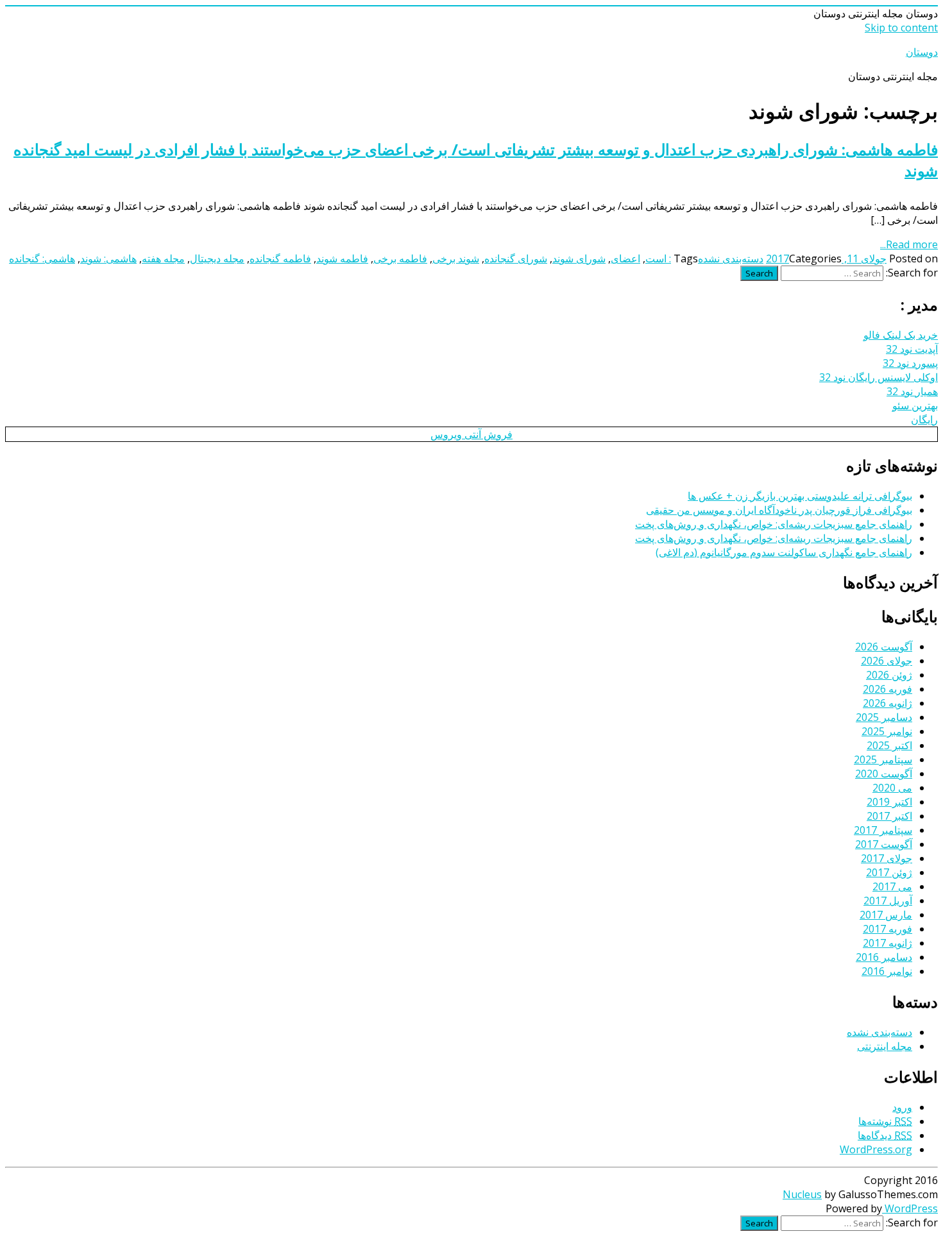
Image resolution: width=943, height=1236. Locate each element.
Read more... (909, 244)
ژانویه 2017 (887, 943)
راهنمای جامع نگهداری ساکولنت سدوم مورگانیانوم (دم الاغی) (784, 552)
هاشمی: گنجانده (42, 258)
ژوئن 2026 (889, 675)
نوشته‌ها (885, 1121)
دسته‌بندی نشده (730, 258)
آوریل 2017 (887, 900)
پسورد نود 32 (910, 363)
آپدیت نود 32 (912, 349)
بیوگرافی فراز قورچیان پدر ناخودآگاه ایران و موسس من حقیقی (779, 510)
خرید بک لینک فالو (900, 335)
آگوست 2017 (883, 844)
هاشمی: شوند (108, 258)
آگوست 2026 (883, 646)
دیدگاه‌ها (885, 1135)
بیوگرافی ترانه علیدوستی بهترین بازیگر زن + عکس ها (800, 496)
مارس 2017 (886, 915)
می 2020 (892, 788)
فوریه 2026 (887, 689)
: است (658, 258)
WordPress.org (876, 1149)
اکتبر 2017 (889, 816)
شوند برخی (455, 258)
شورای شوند (579, 258)
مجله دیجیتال (217, 258)
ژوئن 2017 (889, 872)
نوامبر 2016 (887, 971)
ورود (902, 1107)
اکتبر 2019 (889, 802)
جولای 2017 (886, 858)
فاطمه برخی (400, 258)
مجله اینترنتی (884, 1046)
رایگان (924, 419)
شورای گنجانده (515, 258)
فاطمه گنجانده (280, 258)
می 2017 (892, 886)
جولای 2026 (886, 661)
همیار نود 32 (912, 391)
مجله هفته (163, 258)
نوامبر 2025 (887, 731)
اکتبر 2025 (889, 745)
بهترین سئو (915, 405)
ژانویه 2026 (887, 703)
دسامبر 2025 (884, 717)
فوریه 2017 (887, 929)
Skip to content (901, 28)
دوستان (922, 52)
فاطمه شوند (342, 258)
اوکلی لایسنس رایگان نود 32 (878, 377)
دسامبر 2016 (884, 957)
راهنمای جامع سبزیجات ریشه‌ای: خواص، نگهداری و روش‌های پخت (773, 524)
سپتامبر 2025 (883, 759)
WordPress (910, 1208)
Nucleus (802, 1194)
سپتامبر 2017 (883, 830)
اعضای (625, 258)
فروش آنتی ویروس (471, 434)
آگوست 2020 (883, 773)
